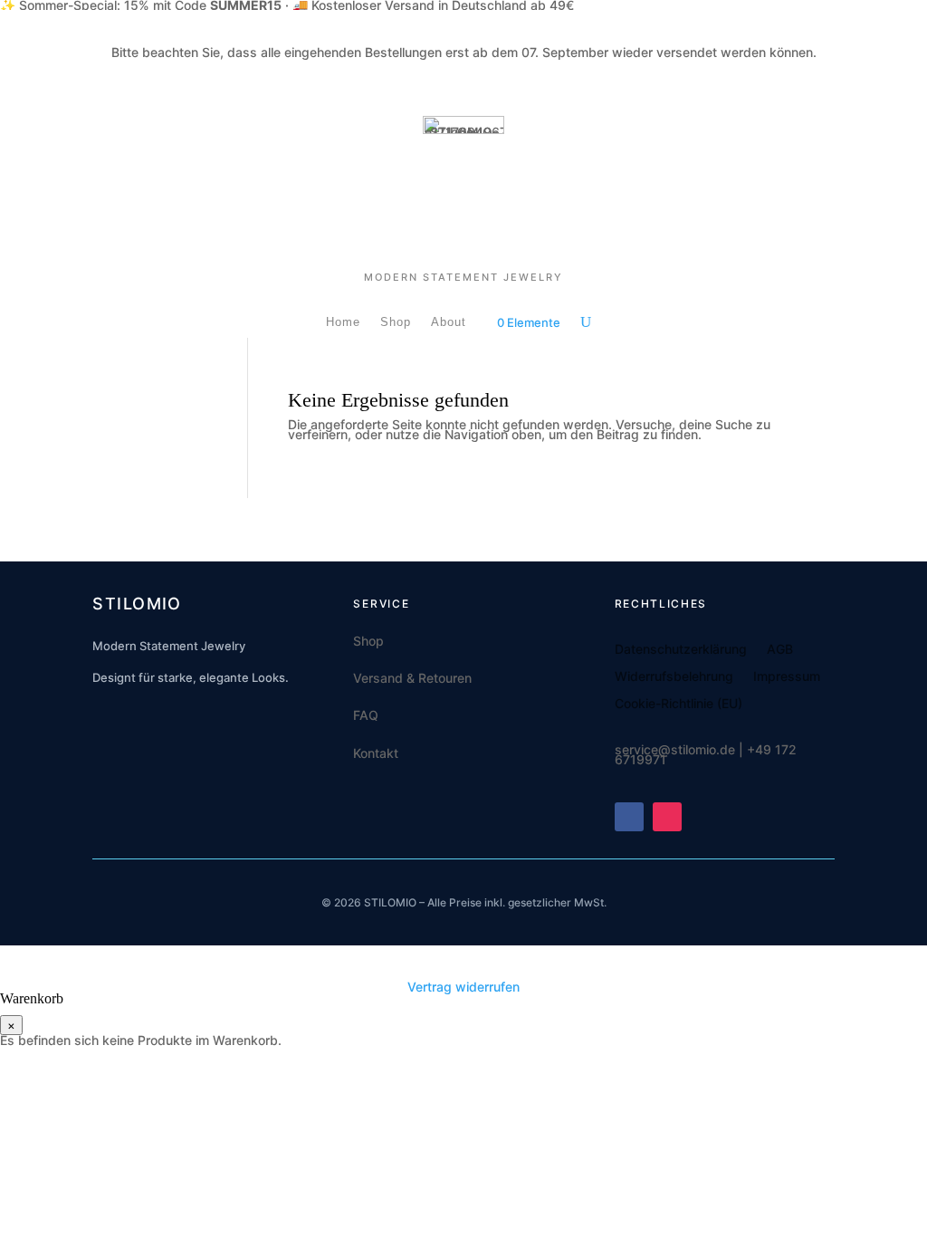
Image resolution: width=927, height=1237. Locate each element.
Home (343, 322)
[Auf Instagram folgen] (667, 816)
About (448, 322)
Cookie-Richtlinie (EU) (678, 704)
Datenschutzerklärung (681, 650)
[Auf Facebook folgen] (629, 816)
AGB (780, 650)
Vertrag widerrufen (463, 986)
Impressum (786, 677)
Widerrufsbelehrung (674, 677)
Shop (395, 322)
